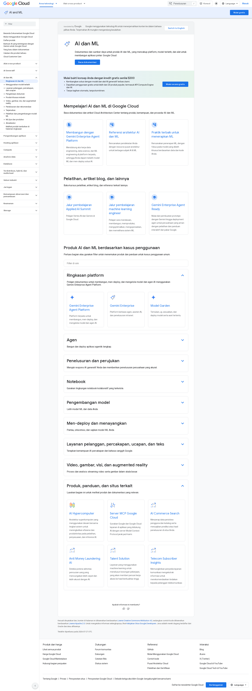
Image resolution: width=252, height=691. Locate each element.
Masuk (245, 3)
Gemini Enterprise (122, 306)
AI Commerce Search (164, 513)
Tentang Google (50, 679)
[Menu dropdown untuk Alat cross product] (85, 3)
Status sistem (101, 663)
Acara (202, 654)
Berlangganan (216, 685)
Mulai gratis (239, 12)
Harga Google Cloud (52, 654)
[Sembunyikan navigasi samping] (35, 686)
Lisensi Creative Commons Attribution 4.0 (135, 620)
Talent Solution (120, 558)
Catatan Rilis (101, 659)
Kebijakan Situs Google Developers (141, 623)
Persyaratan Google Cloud (100, 679)
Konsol (206, 3)
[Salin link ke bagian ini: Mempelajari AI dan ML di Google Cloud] (143, 106)
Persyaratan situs (77, 679)
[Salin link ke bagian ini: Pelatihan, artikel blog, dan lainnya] (133, 179)
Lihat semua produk (52, 649)
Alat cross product (72, 3)
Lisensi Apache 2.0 (77, 623)
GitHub (150, 649)
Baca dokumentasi (87, 62)
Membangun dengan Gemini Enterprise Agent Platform (82, 136)
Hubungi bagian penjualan (54, 663)
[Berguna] (124, 609)
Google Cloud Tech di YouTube (214, 668)
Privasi (63, 679)
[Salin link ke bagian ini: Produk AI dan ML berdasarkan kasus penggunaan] (163, 248)
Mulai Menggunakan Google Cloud (163, 654)
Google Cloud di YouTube (211, 663)
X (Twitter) (205, 659)
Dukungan (99, 654)
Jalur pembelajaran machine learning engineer (121, 209)
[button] (17, 63)
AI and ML (16, 12)
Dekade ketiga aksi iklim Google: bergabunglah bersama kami (143, 679)
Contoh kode (153, 659)
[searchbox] (20, 24)
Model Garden (160, 306)
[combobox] (182, 3)
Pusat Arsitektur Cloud (157, 663)
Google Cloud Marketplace (55, 659)
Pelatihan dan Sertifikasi (158, 668)
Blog (202, 649)
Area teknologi (46, 3)
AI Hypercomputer (81, 513)
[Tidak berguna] (128, 609)
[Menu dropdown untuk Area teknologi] (57, 3)
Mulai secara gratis (175, 84)
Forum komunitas (103, 649)
